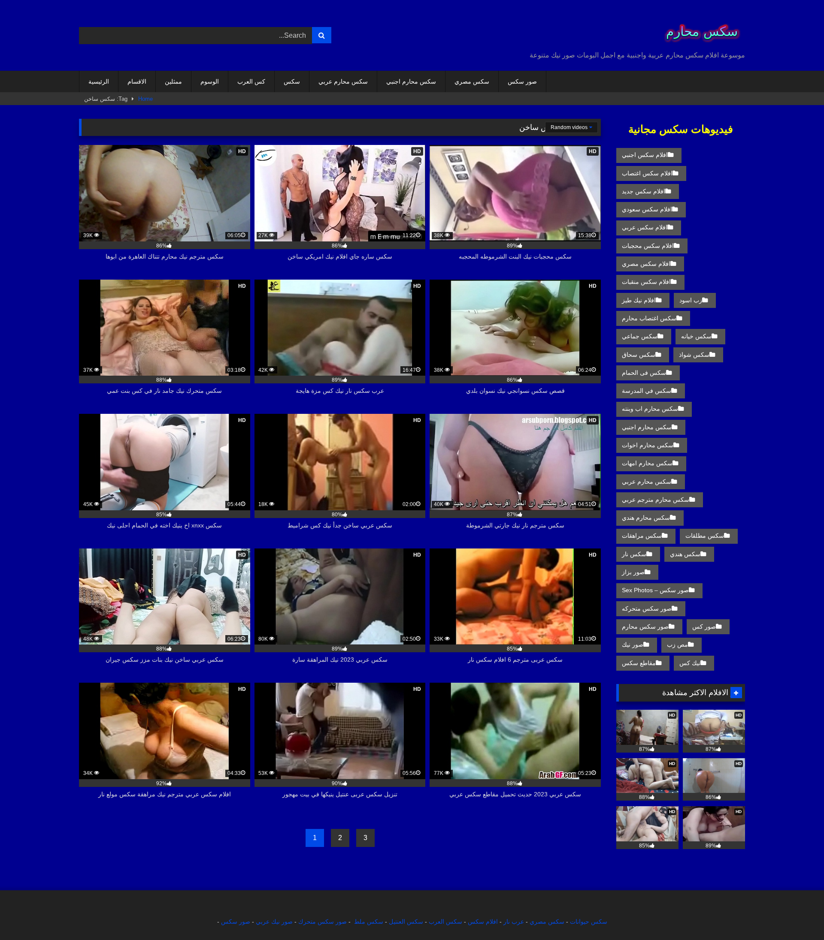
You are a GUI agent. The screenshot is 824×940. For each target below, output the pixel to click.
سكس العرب (445, 921)
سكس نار (634, 554)
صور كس (704, 626)
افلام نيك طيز (639, 300)
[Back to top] (797, 914)
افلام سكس (483, 921)
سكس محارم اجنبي (411, 81)
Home (145, 99)
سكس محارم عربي (343, 81)
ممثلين (173, 81)
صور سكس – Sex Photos (655, 590)
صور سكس (522, 81)
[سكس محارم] (699, 28)
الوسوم (209, 81)
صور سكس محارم (645, 626)
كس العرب (251, 81)
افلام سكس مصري (646, 263)
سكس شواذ (694, 354)
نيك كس (689, 663)
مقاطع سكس (639, 663)
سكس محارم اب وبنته (650, 408)
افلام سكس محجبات (648, 245)
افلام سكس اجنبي (645, 154)
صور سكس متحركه (647, 608)
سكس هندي (685, 554)
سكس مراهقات (642, 535)
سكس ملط (368, 921)
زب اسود (690, 300)
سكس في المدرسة (646, 390)
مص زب (677, 644)
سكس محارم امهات (647, 463)
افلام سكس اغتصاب (647, 173)
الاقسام (136, 81)
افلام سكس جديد (643, 191)
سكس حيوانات (588, 921)
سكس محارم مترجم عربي (655, 499)
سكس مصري (471, 81)
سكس (292, 81)
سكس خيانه (696, 336)
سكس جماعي (639, 336)
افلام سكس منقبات (646, 281)
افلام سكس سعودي (647, 209)
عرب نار (513, 921)
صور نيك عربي (274, 921)
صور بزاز (633, 572)
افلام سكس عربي (644, 227)
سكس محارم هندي (646, 517)
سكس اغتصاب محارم (649, 318)
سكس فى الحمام (644, 372)
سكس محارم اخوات (647, 445)
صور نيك (632, 644)
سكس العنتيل (406, 921)
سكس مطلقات (704, 535)
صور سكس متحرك (322, 921)
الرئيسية (98, 81)
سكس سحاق (638, 354)
